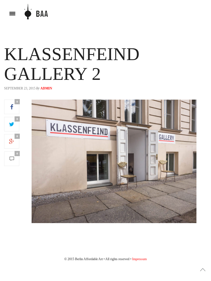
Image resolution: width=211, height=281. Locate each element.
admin (46, 88)
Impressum (139, 259)
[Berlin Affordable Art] (36, 14)
